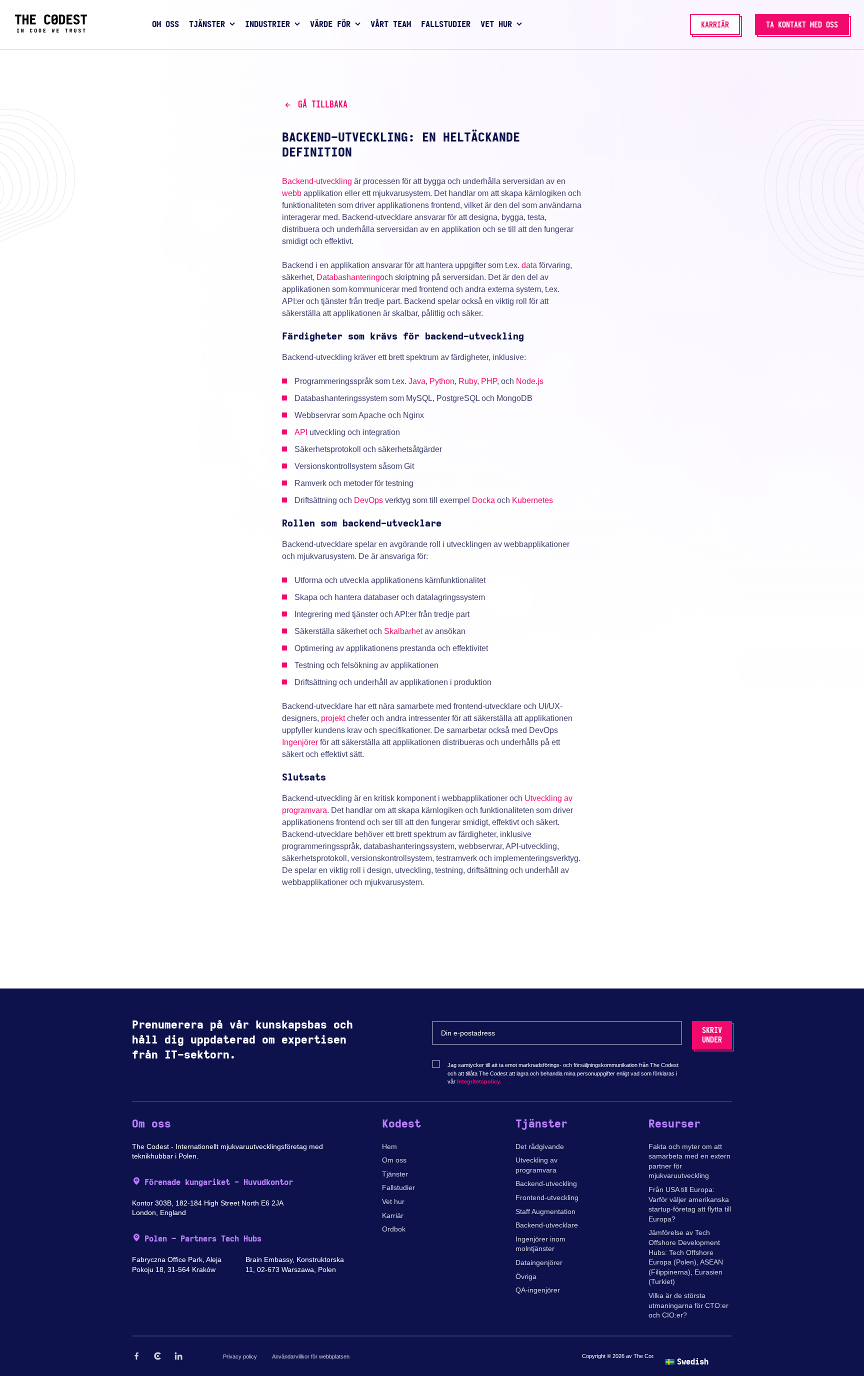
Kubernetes (532, 500)
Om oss (394, 1160)
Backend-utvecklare (547, 1225)
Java (417, 381)
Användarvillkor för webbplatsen (311, 1357)
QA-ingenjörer (538, 1290)
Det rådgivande (540, 1146)
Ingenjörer (300, 742)
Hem (389, 1146)
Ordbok (394, 1229)
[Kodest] (51, 30)
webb (292, 193)
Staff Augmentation (546, 1212)
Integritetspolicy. (479, 1081)
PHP (489, 381)
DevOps (368, 500)
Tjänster (395, 1174)
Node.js (530, 381)
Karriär (393, 1216)
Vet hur (393, 1202)
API (301, 432)
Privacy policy (240, 1357)
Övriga (526, 1276)
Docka (483, 500)
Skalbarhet (403, 631)
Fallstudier (398, 1188)
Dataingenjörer (539, 1262)
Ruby (467, 381)
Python (442, 381)
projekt (333, 718)
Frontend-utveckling (547, 1198)
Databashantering (348, 277)
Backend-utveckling (317, 181)
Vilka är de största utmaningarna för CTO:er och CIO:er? (688, 1305)
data (529, 265)
